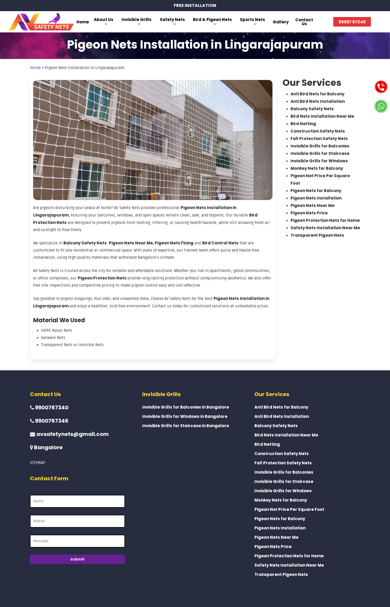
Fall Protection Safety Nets (319, 138)
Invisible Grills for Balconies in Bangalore (185, 407)
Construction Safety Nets (318, 131)
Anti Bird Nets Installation (318, 101)
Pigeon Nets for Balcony (316, 190)
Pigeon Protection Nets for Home (325, 220)
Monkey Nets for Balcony (317, 168)
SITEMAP (37, 462)
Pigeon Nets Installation (316, 198)
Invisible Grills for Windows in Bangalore (184, 416)
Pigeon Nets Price (309, 213)
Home (35, 67)
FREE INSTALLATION (195, 5)
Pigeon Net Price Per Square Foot (289, 509)
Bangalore (48, 447)
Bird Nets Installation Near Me (322, 116)
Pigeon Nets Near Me (313, 205)
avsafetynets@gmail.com (72, 434)
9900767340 (51, 407)
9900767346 (51, 421)
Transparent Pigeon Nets (317, 235)
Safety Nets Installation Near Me (325, 228)
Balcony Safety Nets (312, 109)
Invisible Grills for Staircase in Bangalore (185, 425)
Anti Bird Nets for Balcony (317, 94)
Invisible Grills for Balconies (320, 146)
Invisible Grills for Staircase (320, 153)
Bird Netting (303, 123)
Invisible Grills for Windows (319, 161)
